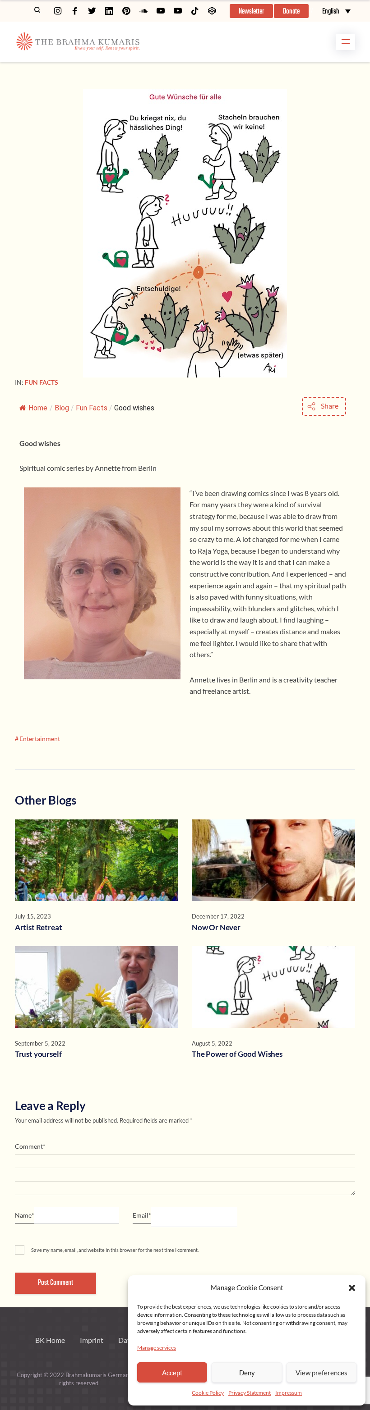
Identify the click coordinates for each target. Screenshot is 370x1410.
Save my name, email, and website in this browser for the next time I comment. (115, 1250)
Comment (30, 1146)
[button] (351, 1287)
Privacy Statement (249, 1392)
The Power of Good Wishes (237, 1054)
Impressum (288, 1392)
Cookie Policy (208, 1392)
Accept (172, 1373)
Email (142, 1215)
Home (37, 408)
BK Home (50, 1340)
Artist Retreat (38, 927)
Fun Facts (41, 382)
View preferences (321, 1373)
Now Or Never (216, 927)
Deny (247, 1373)
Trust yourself (38, 1054)
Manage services (156, 1347)
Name (24, 1215)
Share (329, 405)
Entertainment (39, 738)
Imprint (91, 1340)
